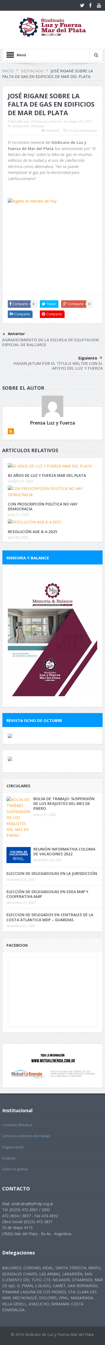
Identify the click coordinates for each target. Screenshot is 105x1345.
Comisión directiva (17, 1124)
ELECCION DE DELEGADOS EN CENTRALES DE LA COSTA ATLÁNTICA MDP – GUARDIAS (49, 917)
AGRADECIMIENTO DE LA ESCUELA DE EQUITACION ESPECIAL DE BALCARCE (50, 342)
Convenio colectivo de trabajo (26, 1135)
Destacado (21, 126)
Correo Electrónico (82, 130)
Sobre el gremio (15, 1169)
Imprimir (53, 130)
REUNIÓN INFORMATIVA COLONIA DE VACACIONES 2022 (64, 851)
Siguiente (87, 358)
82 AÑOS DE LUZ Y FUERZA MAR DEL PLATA (47, 475)
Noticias (37, 126)
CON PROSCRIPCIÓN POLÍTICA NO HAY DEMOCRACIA (43, 506)
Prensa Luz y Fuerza (46, 121)
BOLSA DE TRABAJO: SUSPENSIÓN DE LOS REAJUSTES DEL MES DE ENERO (63, 803)
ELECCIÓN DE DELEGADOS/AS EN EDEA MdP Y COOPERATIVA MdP (47, 894)
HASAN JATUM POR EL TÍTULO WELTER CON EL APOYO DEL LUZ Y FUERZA (58, 366)
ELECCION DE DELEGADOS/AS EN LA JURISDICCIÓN (51, 873)
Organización (13, 1147)
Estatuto (9, 1158)
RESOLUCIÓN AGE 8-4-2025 (32, 531)
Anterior (16, 333)
